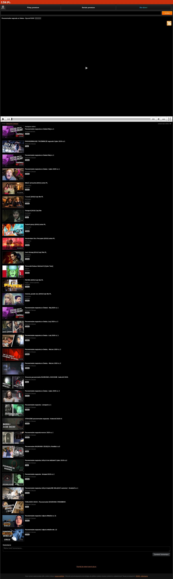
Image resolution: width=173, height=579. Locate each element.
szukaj (167, 13)
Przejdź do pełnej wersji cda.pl (87, 566)
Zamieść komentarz (161, 554)
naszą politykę (59, 576)
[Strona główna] (5, 2)
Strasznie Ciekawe (12, 123)
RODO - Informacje (142, 576)
